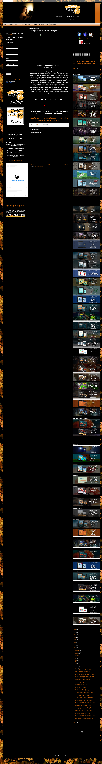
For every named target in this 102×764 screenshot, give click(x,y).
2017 (75, 644)
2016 (75, 645)
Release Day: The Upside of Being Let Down (83, 708)
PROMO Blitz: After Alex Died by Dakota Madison (84, 718)
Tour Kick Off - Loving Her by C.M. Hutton (82, 713)
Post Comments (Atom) (39, 166)
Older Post (66, 164)
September (77, 655)
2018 (75, 642)
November (77, 652)
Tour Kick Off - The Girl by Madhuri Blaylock (83, 695)
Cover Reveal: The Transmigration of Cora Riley (84, 705)
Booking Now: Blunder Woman (80, 687)
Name (7, 45)
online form (12, 30)
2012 (75, 722)
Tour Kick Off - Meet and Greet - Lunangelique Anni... (85, 715)
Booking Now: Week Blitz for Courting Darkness (84, 677)
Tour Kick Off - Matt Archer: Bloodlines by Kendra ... (84, 703)
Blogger (75, 755)
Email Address (9, 52)
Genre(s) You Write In (10, 64)
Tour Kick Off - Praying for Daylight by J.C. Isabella (84, 698)
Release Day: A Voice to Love (80, 716)
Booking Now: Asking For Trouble (81, 684)
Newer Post (32, 164)
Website (7, 58)
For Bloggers (53, 24)
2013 (75, 720)
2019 (75, 640)
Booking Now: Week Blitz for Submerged (82, 679)
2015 (75, 647)
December (77, 650)
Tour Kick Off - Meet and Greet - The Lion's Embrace (84, 697)
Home (5, 24)
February (77, 666)
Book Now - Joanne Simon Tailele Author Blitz (83, 681)
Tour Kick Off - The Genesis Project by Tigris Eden (84, 700)
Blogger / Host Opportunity (18, 79)
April (76, 663)
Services (17, 24)
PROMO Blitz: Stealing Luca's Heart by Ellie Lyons (84, 694)
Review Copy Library (25, 24)
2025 (75, 631)
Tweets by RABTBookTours (11, 199)
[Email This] (42, 124)
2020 (75, 639)
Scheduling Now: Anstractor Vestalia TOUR (83, 669)
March (76, 665)
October (76, 653)
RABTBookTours (10, 195)
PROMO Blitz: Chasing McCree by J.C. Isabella (83, 710)
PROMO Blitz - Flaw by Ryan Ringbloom (82, 671)
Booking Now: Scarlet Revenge (81, 682)
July (76, 658)
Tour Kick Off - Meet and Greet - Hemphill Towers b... (84, 692)
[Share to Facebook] (46, 124)
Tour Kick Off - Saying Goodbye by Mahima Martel (84, 712)
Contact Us (34, 24)
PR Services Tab (83, 67)
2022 (75, 636)
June (76, 660)
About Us (11, 24)
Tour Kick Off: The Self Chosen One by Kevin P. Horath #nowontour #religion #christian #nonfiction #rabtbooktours (15, 207)
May (76, 661)
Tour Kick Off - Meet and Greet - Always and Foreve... (85, 702)
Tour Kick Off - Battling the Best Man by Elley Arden (84, 674)
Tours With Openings (43, 24)
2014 (75, 649)
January (76, 668)
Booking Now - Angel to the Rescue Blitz (82, 690)
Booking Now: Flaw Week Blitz (80, 689)
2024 (75, 632)
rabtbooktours (19, 195)
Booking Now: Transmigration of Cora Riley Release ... (85, 676)
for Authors (11, 34)
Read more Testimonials (15, 160)
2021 (75, 637)
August (76, 656)
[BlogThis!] (43, 124)
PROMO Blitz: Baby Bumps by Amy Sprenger (83, 707)
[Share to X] (45, 124)
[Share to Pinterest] (47, 124)
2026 (75, 629)
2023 (75, 634)
